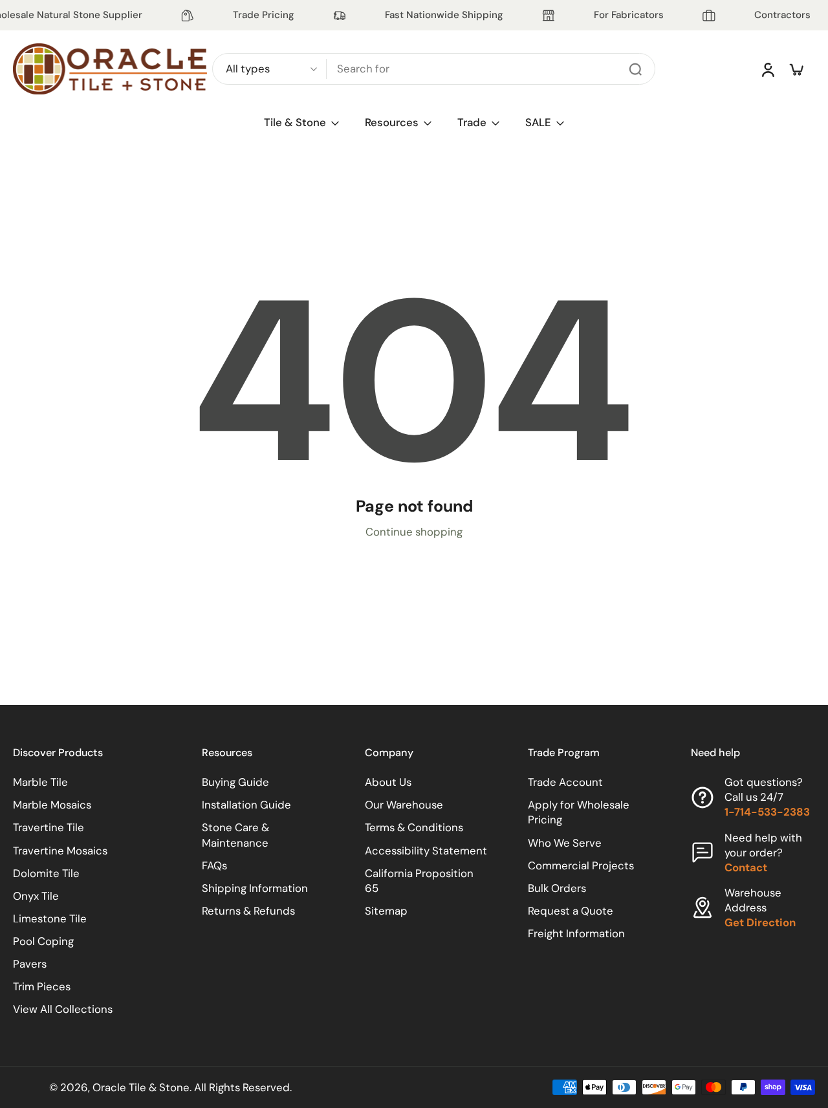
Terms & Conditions (414, 827)
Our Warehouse (404, 805)
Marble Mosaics (52, 805)
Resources (392, 122)
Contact (745, 867)
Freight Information (576, 933)
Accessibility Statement (426, 850)
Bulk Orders (557, 888)
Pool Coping (43, 941)
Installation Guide (246, 805)
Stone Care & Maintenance (235, 834)
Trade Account (565, 782)
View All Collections (63, 1009)
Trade (471, 122)
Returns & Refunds (248, 911)
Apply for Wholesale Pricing (578, 812)
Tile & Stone (295, 122)
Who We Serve (565, 843)
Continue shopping (414, 532)
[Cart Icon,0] (795, 69)
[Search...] (635, 69)
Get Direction (760, 922)
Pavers (30, 964)
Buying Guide (235, 782)
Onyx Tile (36, 896)
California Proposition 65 (419, 880)
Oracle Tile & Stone (141, 1087)
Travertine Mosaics (60, 850)
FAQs (214, 865)
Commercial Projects (581, 865)
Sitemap (386, 911)
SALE (538, 122)
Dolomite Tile (46, 873)
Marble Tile (40, 782)
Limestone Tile (50, 918)
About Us (388, 782)
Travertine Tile (48, 827)
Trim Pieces (42, 986)
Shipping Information (255, 888)
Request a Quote (570, 911)
